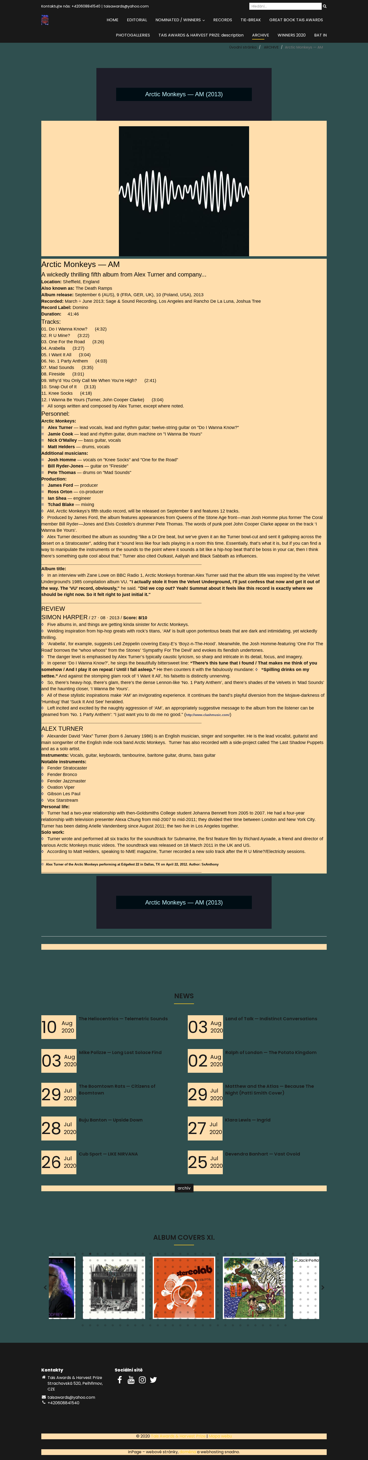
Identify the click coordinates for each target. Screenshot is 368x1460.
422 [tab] (270, 1326)
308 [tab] (195, 1307)
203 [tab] (217, 1287)
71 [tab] (307, 1261)
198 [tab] (180, 1287)
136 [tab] (255, 1274)
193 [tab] (142, 1287)
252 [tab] (315, 1294)
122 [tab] (150, 1274)
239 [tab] (217, 1294)
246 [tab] (270, 1294)
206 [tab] (240, 1287)
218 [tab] (60, 1294)
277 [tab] (232, 1300)
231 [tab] (157, 1294)
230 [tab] (150, 1294)
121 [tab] (142, 1274)
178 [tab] (300, 1281)
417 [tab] (232, 1326)
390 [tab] (270, 1320)
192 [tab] (135, 1287)
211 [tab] (277, 1287)
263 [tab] (127, 1300)
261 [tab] (112, 1300)
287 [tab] (307, 1300)
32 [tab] (285, 1255)
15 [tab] (157, 1255)
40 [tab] (75, 1261)
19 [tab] (187, 1255)
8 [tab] (105, 1255)
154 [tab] (120, 1281)
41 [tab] (82, 1261)
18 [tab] (180, 1255)
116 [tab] (105, 1274)
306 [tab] (180, 1307)
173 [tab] (262, 1281)
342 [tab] (180, 1313)
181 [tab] (52, 1287)
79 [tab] (97, 1268)
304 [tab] (165, 1307)
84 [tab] (135, 1268)
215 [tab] (307, 1287)
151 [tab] (97, 1281)
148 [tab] (75, 1281)
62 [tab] (240, 1261)
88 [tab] (165, 1268)
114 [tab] (90, 1274)
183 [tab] (67, 1287)
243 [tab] (247, 1294)
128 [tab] (195, 1274)
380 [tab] (195, 1320)
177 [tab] (292, 1281)
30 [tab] (270, 1255)
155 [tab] (127, 1281)
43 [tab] (97, 1261)
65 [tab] (262, 1261)
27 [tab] (247, 1255)
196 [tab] (165, 1287)
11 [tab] (127, 1255)
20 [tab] (195, 1255)
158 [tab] (150, 1281)
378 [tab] (180, 1320)
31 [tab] (277, 1255)
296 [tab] (105, 1307)
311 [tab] (217, 1307)
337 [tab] (142, 1313)
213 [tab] (292, 1287)
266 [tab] (150, 1300)
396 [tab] (315, 1320)
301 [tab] (142, 1307)
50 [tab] (150, 1261)
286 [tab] (300, 1300)
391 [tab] (277, 1320)
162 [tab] (180, 1281)
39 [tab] (67, 1261)
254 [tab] (60, 1300)
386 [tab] (240, 1320)
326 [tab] (60, 1313)
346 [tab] (210, 1313)
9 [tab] (112, 1255)
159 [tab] (157, 1281)
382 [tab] (210, 1320)
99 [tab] (247, 1268)
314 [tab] (240, 1307)
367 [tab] (97, 1320)
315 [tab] (247, 1307)
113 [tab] (82, 1274)
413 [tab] (202, 1326)
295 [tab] (97, 1307)
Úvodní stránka (243, 47)
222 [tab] (90, 1294)
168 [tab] (225, 1281)
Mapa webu (220, 1436)
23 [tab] (217, 1255)
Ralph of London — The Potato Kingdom (271, 1052)
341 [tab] (172, 1313)
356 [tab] (285, 1313)
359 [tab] (307, 1313)
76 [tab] (75, 1268)
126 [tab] (180, 1274)
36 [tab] (315, 1255)
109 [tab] (52, 1274)
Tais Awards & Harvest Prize (178, 1436)
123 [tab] (157, 1274)
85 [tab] (142, 1268)
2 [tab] (60, 1255)
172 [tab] (255, 1281)
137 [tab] (262, 1274)
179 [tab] (307, 1281)
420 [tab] (255, 1326)
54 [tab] (180, 1261)
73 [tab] (52, 1268)
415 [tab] (217, 1326)
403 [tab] (127, 1326)
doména (187, 1452)
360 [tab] (315, 1313)
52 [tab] (165, 1261)
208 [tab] (255, 1287)
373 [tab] (142, 1320)
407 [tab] (157, 1326)
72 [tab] (315, 1261)
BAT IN (320, 35)
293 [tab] (82, 1307)
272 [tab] (195, 1300)
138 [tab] (270, 1274)
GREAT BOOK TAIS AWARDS (296, 20)
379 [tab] (187, 1320)
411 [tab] (187, 1326)
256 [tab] (75, 1300)
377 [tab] (172, 1320)
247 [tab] (277, 1294)
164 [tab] (195, 1281)
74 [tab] (60, 1268)
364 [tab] (75, 1320)
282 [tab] (270, 1300)
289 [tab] (52, 1307)
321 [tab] (292, 1307)
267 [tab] (157, 1300)
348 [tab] (225, 1313)
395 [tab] (307, 1320)
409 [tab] (172, 1326)
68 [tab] (285, 1261)
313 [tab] (232, 1307)
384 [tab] (225, 1320)
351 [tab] (247, 1313)
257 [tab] (82, 1300)
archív (184, 1188)
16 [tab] (165, 1255)
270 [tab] (180, 1300)
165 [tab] (202, 1281)
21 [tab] (202, 1255)
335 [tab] (127, 1313)
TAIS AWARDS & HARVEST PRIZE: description (201, 35)
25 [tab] (232, 1255)
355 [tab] (277, 1313)
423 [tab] (277, 1326)
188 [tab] (105, 1287)
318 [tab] (270, 1307)
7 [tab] (97, 1255)
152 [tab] (105, 1281)
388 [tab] (255, 1320)
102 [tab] (270, 1268)
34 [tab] (300, 1255)
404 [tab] (135, 1326)
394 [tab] (300, 1320)
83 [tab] (127, 1268)
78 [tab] (90, 1268)
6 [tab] (90, 1255)
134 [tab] (240, 1274)
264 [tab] (135, 1300)
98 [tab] (240, 1268)
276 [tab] (225, 1300)
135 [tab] (247, 1274)
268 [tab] (165, 1300)
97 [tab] (232, 1268)
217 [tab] (52, 1294)
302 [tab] (150, 1307)
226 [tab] (120, 1294)
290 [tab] (60, 1307)
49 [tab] (142, 1261)
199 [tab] (187, 1287)
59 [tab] (217, 1261)
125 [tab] (172, 1274)
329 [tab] (82, 1313)
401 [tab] (112, 1326)
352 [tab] (255, 1313)
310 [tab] (210, 1307)
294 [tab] (90, 1307)
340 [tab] (165, 1313)
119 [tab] (127, 1274)
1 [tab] (52, 1255)
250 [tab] (300, 1294)
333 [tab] (112, 1313)
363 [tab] (67, 1320)
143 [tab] (307, 1274)
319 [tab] (277, 1307)
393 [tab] (292, 1320)
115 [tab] (97, 1274)
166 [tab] (210, 1281)
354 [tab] (270, 1313)
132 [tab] (225, 1274)
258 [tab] (90, 1300)
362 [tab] (60, 1320)
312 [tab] (225, 1307)
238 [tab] (210, 1294)
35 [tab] (307, 1255)
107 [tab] (307, 1268)
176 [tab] (285, 1281)
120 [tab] (135, 1274)
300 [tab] (135, 1307)
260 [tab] (105, 1300)
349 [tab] (232, 1313)
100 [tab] (255, 1268)
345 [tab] (202, 1313)
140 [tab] (285, 1274)
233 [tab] (172, 1294)
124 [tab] (165, 1274)
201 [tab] (202, 1287)
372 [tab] (135, 1320)
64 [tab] (255, 1261)
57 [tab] (202, 1261)
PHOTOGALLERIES (133, 35)
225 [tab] (112, 1294)
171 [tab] (247, 1281)
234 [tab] (180, 1294)
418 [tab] (240, 1326)
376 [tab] (165, 1320)
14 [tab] (150, 1255)
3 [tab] (67, 1255)
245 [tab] (262, 1294)
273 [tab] (202, 1300)
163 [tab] (187, 1281)
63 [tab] (247, 1261)
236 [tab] (195, 1294)
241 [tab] (232, 1294)
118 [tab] (120, 1274)
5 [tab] (82, 1255)
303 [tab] (157, 1307)
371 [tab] (127, 1320)
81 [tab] (112, 1268)
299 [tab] (127, 1307)
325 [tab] (52, 1313)
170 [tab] (240, 1281)
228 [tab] (135, 1294)
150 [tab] (90, 1281)
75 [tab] (67, 1268)
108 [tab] (315, 1268)
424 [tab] (285, 1326)
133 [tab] (232, 1274)
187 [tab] (97, 1287)
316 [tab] (255, 1307)
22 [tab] (210, 1255)
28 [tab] (255, 1255)
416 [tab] (225, 1326)
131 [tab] (217, 1274)
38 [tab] (60, 1261)
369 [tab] (112, 1320)
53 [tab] (172, 1261)
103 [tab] (277, 1268)
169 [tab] (232, 1281)
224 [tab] (105, 1294)
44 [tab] (105, 1261)
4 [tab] (75, 1255)
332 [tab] (105, 1313)
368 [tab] (105, 1320)
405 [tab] (142, 1326)
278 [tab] (240, 1300)
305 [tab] (172, 1307)
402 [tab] (120, 1326)
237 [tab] (202, 1294)
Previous (45, 1287)
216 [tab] (315, 1287)
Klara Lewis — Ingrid (248, 1120)
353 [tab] (262, 1313)
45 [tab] (112, 1261)
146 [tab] (60, 1281)
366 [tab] (90, 1320)
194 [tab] (150, 1287)
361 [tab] (52, 1320)
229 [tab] (142, 1294)
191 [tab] (127, 1287)
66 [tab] (270, 1261)
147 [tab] (67, 1281)
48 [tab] (135, 1261)
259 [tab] (97, 1300)
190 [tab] (120, 1287)
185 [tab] (82, 1287)
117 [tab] (112, 1274)
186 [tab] (90, 1287)
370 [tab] (120, 1320)
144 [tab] (315, 1274)
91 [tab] (187, 1268)
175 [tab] (277, 1281)
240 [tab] (225, 1294)
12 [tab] (135, 1255)
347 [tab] (217, 1313)
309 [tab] (202, 1307)
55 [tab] (187, 1261)
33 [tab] (292, 1255)
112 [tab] (75, 1274)
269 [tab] (172, 1300)
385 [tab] (232, 1320)
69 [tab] (292, 1261)
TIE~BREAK (251, 20)
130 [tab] (210, 1274)
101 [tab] (262, 1268)
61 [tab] (232, 1261)
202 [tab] (210, 1287)
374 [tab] (150, 1320)
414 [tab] (210, 1326)
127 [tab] (187, 1274)
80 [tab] (105, 1268)
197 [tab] (172, 1287)
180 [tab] (315, 1281)
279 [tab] (247, 1300)
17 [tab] (172, 1255)
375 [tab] (157, 1320)
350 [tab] (240, 1313)
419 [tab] (247, 1326)
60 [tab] (225, 1261)
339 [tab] (157, 1313)
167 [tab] (217, 1281)
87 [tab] (157, 1268)
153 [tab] (112, 1281)
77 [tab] (82, 1268)
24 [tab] (225, 1255)
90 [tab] (180, 1268)
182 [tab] (60, 1287)
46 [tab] (120, 1261)
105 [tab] (292, 1268)
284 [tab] (285, 1300)
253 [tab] (52, 1300)
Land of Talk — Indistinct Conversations (271, 1019)
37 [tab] (52, 1261)
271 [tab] (187, 1300)
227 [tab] (127, 1294)
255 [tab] (67, 1300)
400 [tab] (105, 1326)
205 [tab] (232, 1287)
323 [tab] (307, 1307)
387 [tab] (247, 1320)
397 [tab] (82, 1326)
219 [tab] (67, 1294)
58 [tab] (210, 1261)
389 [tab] (262, 1320)
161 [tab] (172, 1281)
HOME (112, 20)
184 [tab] (75, 1287)
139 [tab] (277, 1274)
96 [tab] (225, 1268)
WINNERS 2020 (292, 35)
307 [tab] (187, 1307)
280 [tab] (255, 1300)
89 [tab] (172, 1268)
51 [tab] (157, 1261)
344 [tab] (195, 1313)
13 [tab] (142, 1255)
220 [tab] (75, 1294)
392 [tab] (285, 1320)
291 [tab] (67, 1307)
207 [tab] (247, 1287)
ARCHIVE (260, 35)
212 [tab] (285, 1287)
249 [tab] (292, 1294)
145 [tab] (52, 1281)
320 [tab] (285, 1307)
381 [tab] (202, 1320)
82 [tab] (120, 1268)
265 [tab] (142, 1300)
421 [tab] (262, 1326)
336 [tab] (135, 1313)
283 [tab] (277, 1300)
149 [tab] (82, 1281)
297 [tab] (112, 1307)
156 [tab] (135, 1281)
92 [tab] (195, 1268)
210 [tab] (270, 1287)
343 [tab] (187, 1313)
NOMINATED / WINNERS (178, 20)
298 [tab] (120, 1307)
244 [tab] (255, 1294)
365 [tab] (82, 1320)
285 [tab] (292, 1300)
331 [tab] (97, 1313)
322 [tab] (300, 1307)
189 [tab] (112, 1287)
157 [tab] (142, 1281)
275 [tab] (217, 1300)
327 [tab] (67, 1313)
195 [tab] (157, 1287)
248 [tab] (285, 1294)
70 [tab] (300, 1261)
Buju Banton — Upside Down (111, 1120)
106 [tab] (300, 1268)
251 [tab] (307, 1294)
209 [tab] (262, 1287)
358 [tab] (300, 1313)
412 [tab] (195, 1326)
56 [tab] (195, 1261)
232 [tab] (165, 1294)
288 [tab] (315, 1300)
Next (322, 1287)
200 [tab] (195, 1287)
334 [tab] (120, 1313)
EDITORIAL (137, 20)
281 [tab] (262, 1300)
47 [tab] (127, 1261)
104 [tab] (285, 1268)
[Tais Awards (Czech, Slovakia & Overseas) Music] (44, 19)
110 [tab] (60, 1274)
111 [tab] (67, 1274)
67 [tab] (277, 1261)
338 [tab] (150, 1313)
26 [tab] (240, 1255)
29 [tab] (262, 1255)
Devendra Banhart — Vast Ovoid (262, 1154)
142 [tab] (300, 1274)
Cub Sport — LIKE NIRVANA (108, 1154)
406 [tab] (150, 1326)
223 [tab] (97, 1294)
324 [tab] (315, 1307)
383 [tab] (217, 1320)
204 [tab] (225, 1287)
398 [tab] (90, 1326)
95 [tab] (217, 1268)
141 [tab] (292, 1274)
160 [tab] (165, 1281)
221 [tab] (82, 1294)
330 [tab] (90, 1313)
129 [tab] (202, 1274)
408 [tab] (165, 1326)
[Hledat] (325, 6)
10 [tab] (120, 1255)
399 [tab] (97, 1326)
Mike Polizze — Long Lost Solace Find (120, 1052)
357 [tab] (292, 1313)
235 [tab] (187, 1294)
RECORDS (222, 20)
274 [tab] (210, 1300)
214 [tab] (300, 1287)
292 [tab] (75, 1307)
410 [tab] (180, 1326)
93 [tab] (202, 1268)
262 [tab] (120, 1300)
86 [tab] (150, 1268)
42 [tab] (90, 1261)
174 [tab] (270, 1281)
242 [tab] (240, 1294)
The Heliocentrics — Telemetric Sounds (123, 1019)
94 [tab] (210, 1268)
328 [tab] (75, 1313)
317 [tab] (262, 1307)
